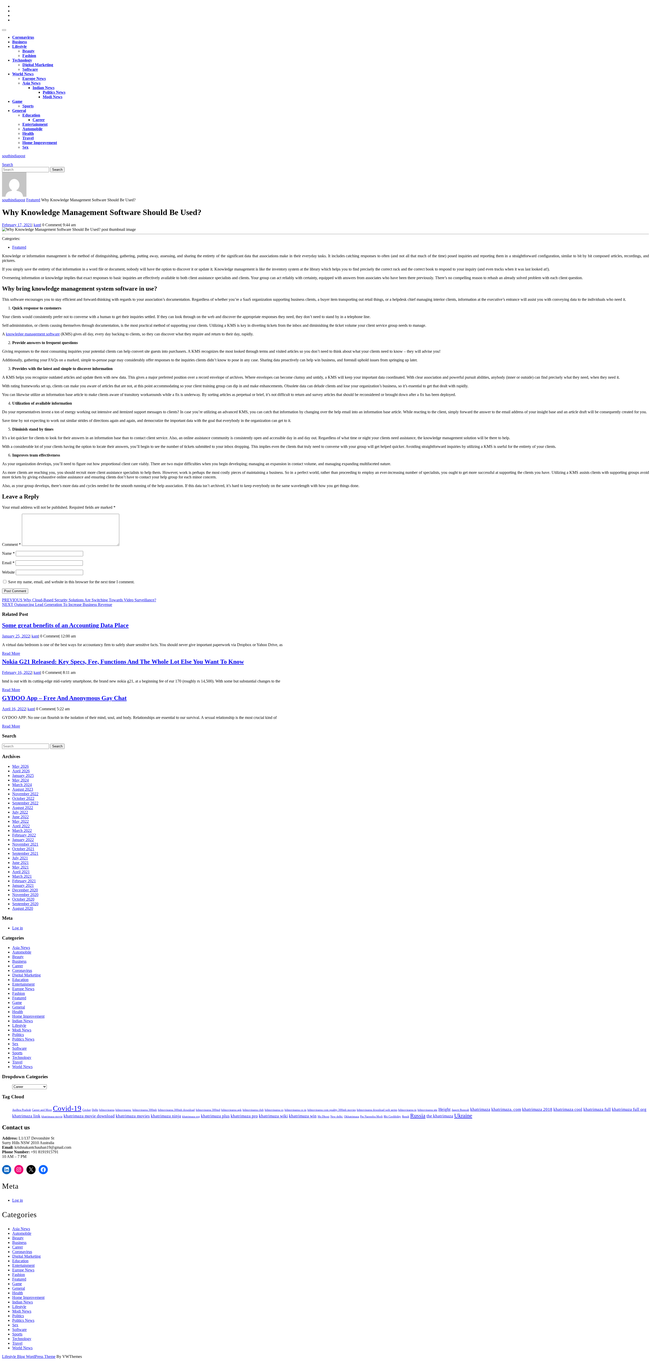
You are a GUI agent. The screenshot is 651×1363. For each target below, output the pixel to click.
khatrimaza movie (52, 1116)
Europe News (34, 78)
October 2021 (23, 849)
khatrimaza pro (244, 1116)
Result (405, 1116)
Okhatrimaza (351, 1116)
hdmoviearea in (407, 1110)
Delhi (95, 1110)
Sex (25, 147)
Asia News (31, 83)
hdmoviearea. (123, 1110)
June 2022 (20, 817)
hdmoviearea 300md (208, 1110)
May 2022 (20, 821)
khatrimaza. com (506, 1109)
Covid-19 (67, 1108)
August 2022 (22, 807)
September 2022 (25, 803)
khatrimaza (480, 1109)
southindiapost (13, 156)
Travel (28, 138)
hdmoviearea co (274, 1110)
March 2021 (22, 876)
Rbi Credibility (392, 1116)
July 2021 (20, 858)
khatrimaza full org (629, 1109)
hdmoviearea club (253, 1110)
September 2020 (25, 904)
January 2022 (23, 839)
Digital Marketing (37, 65)
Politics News (54, 92)
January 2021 (23, 885)
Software (30, 69)
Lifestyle (19, 46)
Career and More (42, 1110)
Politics (18, 1034)
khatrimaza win (303, 1116)
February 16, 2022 (17, 672)
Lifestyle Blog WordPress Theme (28, 1356)
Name (8, 553)
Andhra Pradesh (21, 1110)
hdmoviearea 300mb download (176, 1110)
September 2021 (25, 853)
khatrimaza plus (215, 1116)
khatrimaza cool (567, 1109)
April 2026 (21, 771)
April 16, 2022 (14, 709)
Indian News (43, 88)
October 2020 (23, 899)
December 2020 (25, 890)
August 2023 (22, 789)
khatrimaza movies (133, 1116)
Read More (11, 653)
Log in (17, 928)
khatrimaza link (26, 1116)
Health (28, 133)
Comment (11, 544)
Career (39, 120)
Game (17, 101)
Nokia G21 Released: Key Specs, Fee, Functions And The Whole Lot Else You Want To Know (123, 661)
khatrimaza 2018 (537, 1109)
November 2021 (25, 844)
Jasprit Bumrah (460, 1110)
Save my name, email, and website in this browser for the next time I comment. (71, 582)
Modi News (52, 97)
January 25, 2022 (16, 636)
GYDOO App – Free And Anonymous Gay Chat (64, 698)
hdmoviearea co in (295, 1110)
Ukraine (463, 1116)
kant (37, 225)
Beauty (28, 51)
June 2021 (20, 862)
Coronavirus (23, 37)
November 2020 (25, 894)
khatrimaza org (191, 1116)
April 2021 (21, 872)
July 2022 (20, 812)
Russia (417, 1116)
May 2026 (20, 766)
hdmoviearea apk (231, 1110)
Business (19, 42)
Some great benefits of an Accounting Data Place (65, 625)
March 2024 (22, 785)
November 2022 (25, 794)
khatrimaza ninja (166, 1116)
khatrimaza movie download (89, 1116)
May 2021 (20, 867)
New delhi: (336, 1116)
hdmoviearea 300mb (144, 1110)
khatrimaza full (597, 1109)
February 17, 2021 (17, 225)
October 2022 (23, 798)
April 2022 (21, 826)
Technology (22, 60)
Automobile (32, 129)
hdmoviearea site (427, 1110)
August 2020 (22, 908)
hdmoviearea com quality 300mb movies (331, 1110)
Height (444, 1109)
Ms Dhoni (323, 1116)
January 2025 (23, 775)
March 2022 (22, 830)
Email (8, 563)
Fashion (29, 55)
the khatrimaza (439, 1116)
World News (23, 74)
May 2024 (20, 780)
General (19, 110)
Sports (28, 106)
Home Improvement (39, 142)
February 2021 (24, 881)
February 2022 (24, 835)
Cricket (86, 1110)
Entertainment (35, 124)
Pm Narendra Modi (371, 1116)
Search (7, 164)
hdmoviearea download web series (377, 1110)
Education (31, 115)
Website (8, 572)
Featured (33, 200)
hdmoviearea (106, 1110)
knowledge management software (33, 334)
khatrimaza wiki (273, 1116)
